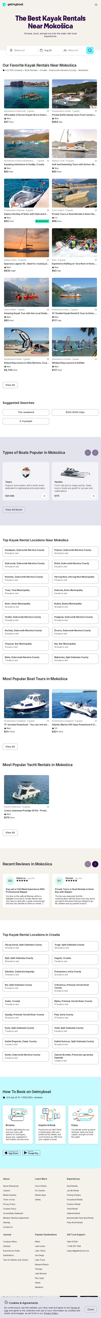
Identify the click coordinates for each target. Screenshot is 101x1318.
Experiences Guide (11, 1251)
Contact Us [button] (8, 1227)
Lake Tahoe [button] (40, 1251)
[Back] (88, 453)
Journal (7, 1234)
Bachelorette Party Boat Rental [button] (80, 1218)
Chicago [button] (38, 1269)
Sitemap (6, 1222)
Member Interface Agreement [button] (16, 1218)
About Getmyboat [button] (10, 1186)
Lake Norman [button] (41, 1273)
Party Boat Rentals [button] (75, 1222)
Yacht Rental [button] (72, 1209)
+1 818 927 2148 (74, 1246)
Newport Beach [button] (42, 1264)
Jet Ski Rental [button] (73, 1190)
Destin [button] (38, 1283)
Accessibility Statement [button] (13, 1213)
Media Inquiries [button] (9, 1195)
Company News (10, 1241)
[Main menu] (96, 5)
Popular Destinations (46, 1234)
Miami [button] (37, 1241)
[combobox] (22, 50)
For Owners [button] (40, 1190)
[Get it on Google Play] (31, 1153)
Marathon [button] (39, 1287)
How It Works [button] (41, 1186)
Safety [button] (38, 1199)
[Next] (95, 453)
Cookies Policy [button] (9, 1209)
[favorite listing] (48, 111)
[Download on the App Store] (11, 1153)
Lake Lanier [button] (40, 1246)
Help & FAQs (72, 1241)
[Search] (90, 50)
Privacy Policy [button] (51, 1313)
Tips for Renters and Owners (15, 1260)
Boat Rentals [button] (72, 1186)
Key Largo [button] (39, 1278)
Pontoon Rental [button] (73, 1204)
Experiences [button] (73, 1179)
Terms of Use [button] (9, 1199)
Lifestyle (6, 1246)
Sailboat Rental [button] (73, 1213)
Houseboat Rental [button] (74, 1199)
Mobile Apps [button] (40, 1195)
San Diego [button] (39, 1255)
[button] (31, 70)
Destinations (8, 1255)
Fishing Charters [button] (74, 1195)
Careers (6, 1190)
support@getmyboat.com (78, 1251)
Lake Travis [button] (40, 1260)
